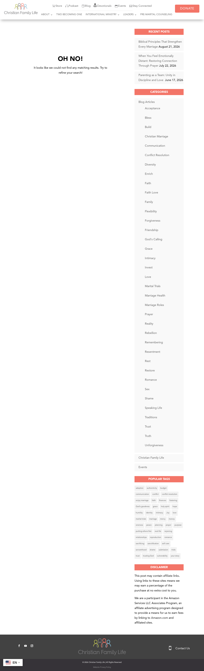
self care (165, 544)
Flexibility (151, 211)
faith (154, 500)
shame (152, 550)
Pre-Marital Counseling (156, 14)
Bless (148, 117)
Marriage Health (155, 295)
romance (168, 537)
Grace (149, 248)
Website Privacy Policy (102, 667)
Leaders (128, 14)
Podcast (73, 6)
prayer (168, 525)
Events (122, 6)
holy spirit (165, 507)
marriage (153, 519)
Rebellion (151, 333)
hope (175, 507)
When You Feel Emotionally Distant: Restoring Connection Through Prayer (157, 61)
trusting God (148, 556)
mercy (162, 519)
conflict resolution (169, 494)
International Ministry (101, 14)
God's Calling (153, 239)
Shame (149, 398)
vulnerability (162, 556)
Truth (148, 436)
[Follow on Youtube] (25, 645)
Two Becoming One (69, 14)
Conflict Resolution (157, 155)
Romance (151, 379)
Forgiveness (152, 220)
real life (158, 531)
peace (149, 525)
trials (173, 550)
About (45, 14)
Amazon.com (160, 618)
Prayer (149, 314)
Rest (147, 361)
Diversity (150, 164)
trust (138, 556)
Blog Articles (146, 102)
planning (158, 525)
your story (175, 556)
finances (162, 500)
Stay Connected (142, 6)
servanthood (141, 550)
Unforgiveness (154, 445)
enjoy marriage (142, 500)
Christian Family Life (151, 457)
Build (148, 127)
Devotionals (104, 6)
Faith (148, 183)
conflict (155, 494)
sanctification (153, 544)
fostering (173, 500)
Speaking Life (153, 408)
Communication (155, 145)
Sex (147, 389)
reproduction (155, 537)
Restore (150, 370)
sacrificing (140, 544)
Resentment (152, 352)
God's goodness (142, 507)
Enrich (149, 174)
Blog (88, 6)
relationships (141, 537)
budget (163, 488)
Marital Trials (152, 286)
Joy (167, 513)
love (174, 513)
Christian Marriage (156, 136)
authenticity (152, 488)
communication (142, 494)
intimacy (159, 513)
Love (148, 277)
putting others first (143, 531)
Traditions (151, 417)
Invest (149, 267)
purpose (178, 525)
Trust (148, 426)
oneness (139, 525)
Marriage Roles (154, 305)
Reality (149, 323)
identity (149, 513)
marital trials (141, 519)
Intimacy (150, 258)
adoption (139, 488)
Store (59, 6)
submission (163, 550)
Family (149, 202)
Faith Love (151, 192)
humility (139, 513)
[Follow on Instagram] (31, 645)
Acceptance (152, 108)
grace (155, 507)
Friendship (151, 230)
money (172, 519)
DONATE (187, 8)
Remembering (154, 342)
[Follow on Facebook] (19, 645)
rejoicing (168, 531)
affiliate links (171, 576)
